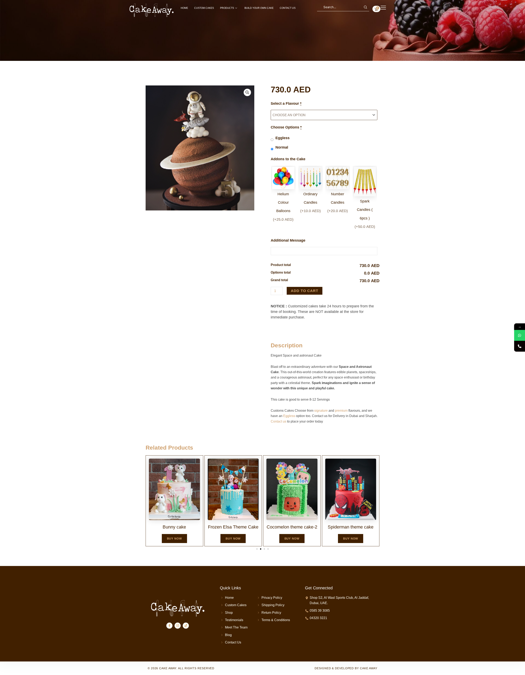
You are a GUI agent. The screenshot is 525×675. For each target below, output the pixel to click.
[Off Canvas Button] (383, 8)
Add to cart (304, 291)
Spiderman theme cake (350, 527)
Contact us (278, 421)
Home (184, 8)
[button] (247, 92)
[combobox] (343, 7)
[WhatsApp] (519, 335)
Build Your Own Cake (259, 8)
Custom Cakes (204, 8)
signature (321, 410)
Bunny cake (174, 527)
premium (341, 410)
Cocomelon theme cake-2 (292, 527)
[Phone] (519, 346)
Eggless (289, 416)
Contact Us (288, 8)
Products (227, 8)
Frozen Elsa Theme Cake (233, 527)
